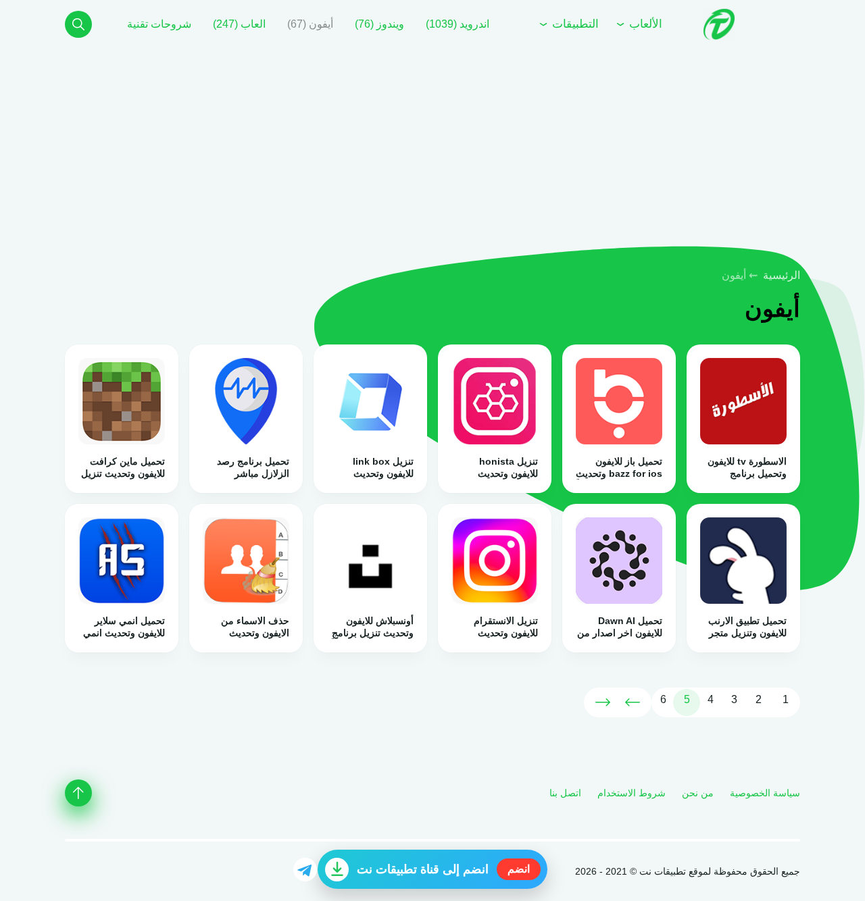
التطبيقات (574, 24)
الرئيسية (781, 275)
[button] (78, 24)
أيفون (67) (310, 24)
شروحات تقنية (159, 24)
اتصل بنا (565, 793)
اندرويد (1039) (457, 24)
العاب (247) (239, 24)
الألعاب (644, 24)
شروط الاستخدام (631, 793)
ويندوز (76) (379, 24)
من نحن (698, 793)
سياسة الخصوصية (765, 793)
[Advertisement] (459, 154)
